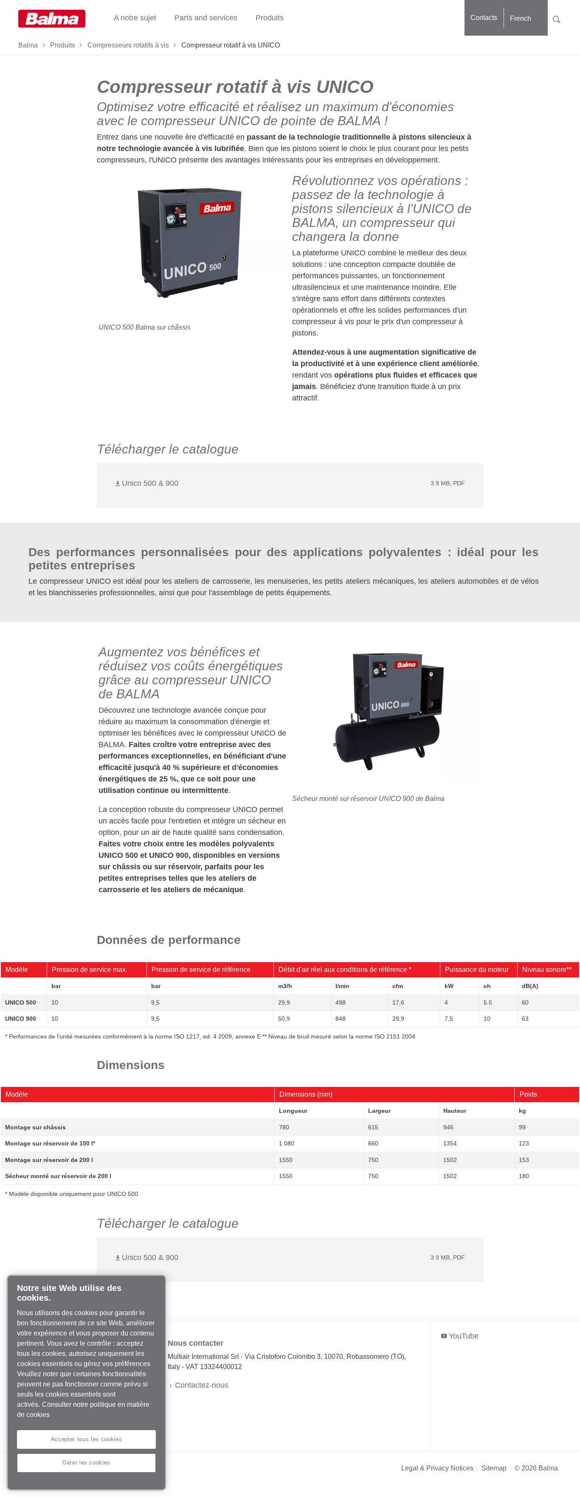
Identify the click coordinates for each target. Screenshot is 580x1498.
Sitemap (494, 1468)
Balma (28, 45)
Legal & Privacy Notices (437, 1468)
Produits (270, 18)
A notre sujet (135, 18)
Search (557, 18)
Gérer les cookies (86, 1462)
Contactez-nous (201, 1385)
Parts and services (206, 18)
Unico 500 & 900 (150, 483)
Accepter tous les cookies (86, 1439)
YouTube (464, 1336)
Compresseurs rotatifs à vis (128, 45)
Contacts (483, 17)
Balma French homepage (52, 18)
